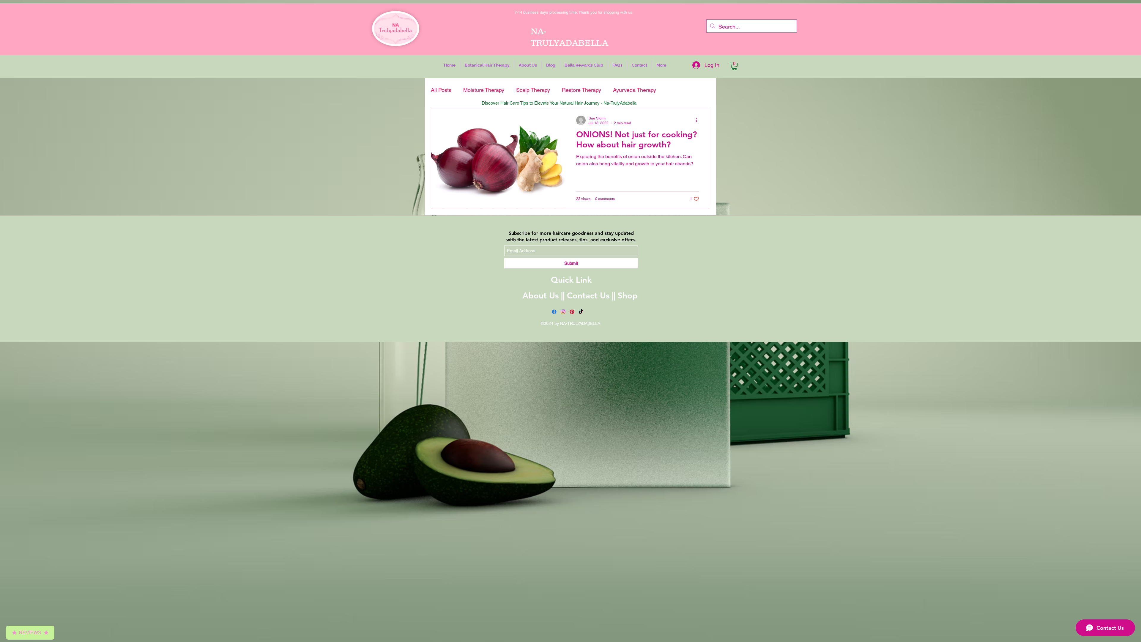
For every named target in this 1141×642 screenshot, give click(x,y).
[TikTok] (581, 312)
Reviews (30, 632)
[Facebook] (554, 312)
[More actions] (698, 120)
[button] (487, 65)
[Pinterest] (572, 312)
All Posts (441, 90)
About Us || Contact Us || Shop (580, 295)
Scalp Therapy (533, 90)
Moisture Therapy (483, 90)
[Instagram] (563, 312)
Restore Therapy (581, 90)
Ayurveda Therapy (634, 90)
